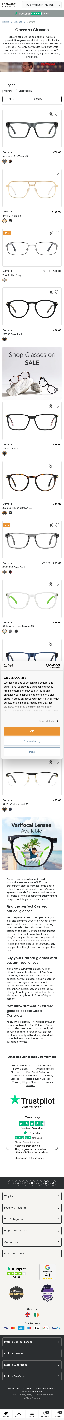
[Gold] (4, 221)
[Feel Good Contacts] (9, 5)
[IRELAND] (36, 1314)
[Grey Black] (10, 221)
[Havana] (10, 161)
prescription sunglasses (20, 989)
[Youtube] (32, 1183)
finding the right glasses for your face (28, 944)
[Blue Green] (4, 631)
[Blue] (10, 809)
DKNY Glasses (44, 1065)
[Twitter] (18, 1183)
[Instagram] (25, 1183)
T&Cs (13, 1394)
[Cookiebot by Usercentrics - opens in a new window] (46, 666)
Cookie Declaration (44, 1394)
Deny (32, 751)
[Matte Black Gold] (4, 809)
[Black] (4, 339)
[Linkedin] (39, 1183)
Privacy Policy (26, 1394)
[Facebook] (11, 1183)
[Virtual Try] (51, 114)
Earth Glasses (21, 1069)
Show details (46, 721)
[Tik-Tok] (53, 1183)
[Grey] (4, 161)
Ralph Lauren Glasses (38, 1078)
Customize (30, 741)
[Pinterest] (46, 1183)
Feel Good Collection (38, 1072)
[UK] (27, 1314)
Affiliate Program (32, 1398)
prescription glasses (18, 885)
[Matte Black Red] (10, 572)
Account (19, 1416)
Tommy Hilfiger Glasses (25, 1082)
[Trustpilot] (16, 1277)
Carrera (8, 90)
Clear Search (25, 90)
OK (32, 731)
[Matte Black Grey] (16, 631)
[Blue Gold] (10, 513)
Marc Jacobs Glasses (26, 1075)
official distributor (23, 1021)
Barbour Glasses (21, 1065)
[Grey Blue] (10, 631)
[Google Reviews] (47, 1279)
